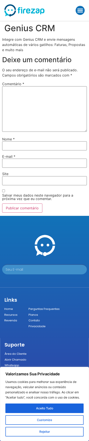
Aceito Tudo (44, 408)
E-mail (8, 156)
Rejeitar (44, 431)
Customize (44, 420)
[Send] (77, 269)
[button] (80, 10)
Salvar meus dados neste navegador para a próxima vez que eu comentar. (37, 197)
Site (5, 174)
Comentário (13, 84)
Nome (8, 139)
